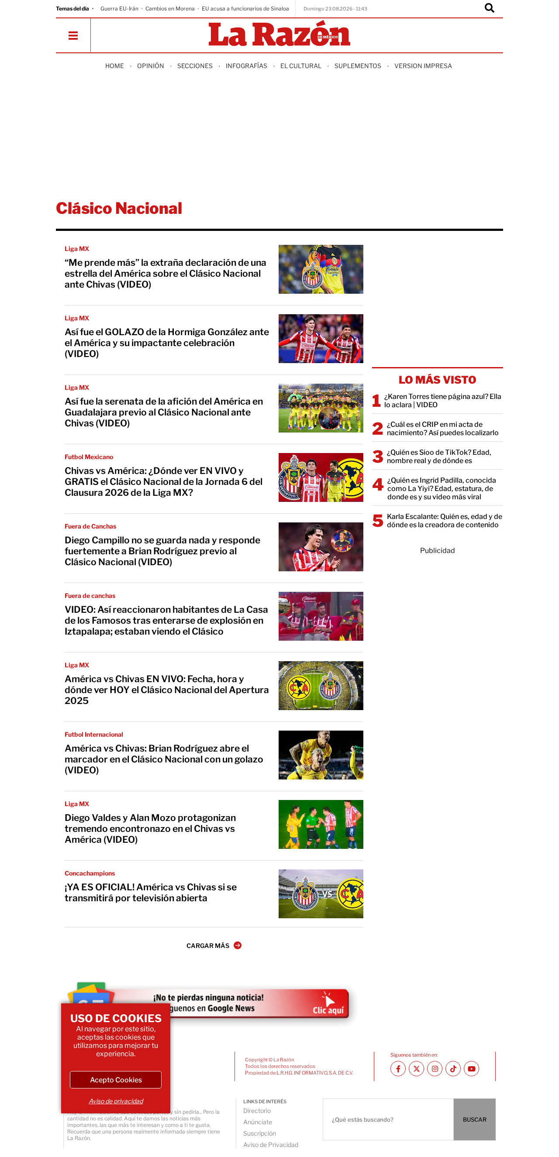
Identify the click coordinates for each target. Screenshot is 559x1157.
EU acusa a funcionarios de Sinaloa (245, 8)
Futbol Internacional (94, 734)
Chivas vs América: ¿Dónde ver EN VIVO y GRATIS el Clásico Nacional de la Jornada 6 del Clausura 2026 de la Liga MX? (163, 481)
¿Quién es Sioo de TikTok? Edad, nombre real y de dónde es (439, 456)
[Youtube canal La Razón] (471, 1068)
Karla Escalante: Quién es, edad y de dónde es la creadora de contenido (444, 520)
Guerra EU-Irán (119, 8)
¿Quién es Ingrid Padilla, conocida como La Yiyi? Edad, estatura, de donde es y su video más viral (441, 488)
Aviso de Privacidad (270, 1144)
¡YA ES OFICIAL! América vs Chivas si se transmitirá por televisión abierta (151, 892)
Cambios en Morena (170, 8)
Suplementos (358, 65)
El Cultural (300, 65)
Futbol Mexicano (89, 456)
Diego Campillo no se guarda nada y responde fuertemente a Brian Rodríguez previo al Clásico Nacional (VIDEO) (162, 551)
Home (114, 65)
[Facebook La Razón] (398, 1068)
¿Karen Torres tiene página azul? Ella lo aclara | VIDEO (442, 400)
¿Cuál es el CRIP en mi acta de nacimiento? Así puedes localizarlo (443, 428)
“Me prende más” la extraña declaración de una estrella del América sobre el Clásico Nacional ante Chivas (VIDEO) (165, 273)
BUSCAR (475, 1119)
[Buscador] (489, 8)
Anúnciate (257, 1122)
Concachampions (90, 873)
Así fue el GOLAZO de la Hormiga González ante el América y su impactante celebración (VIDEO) (167, 342)
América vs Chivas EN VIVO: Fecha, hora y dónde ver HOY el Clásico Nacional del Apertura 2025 (167, 689)
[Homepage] (279, 34)
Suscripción (259, 1133)
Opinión (150, 65)
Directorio (257, 1110)
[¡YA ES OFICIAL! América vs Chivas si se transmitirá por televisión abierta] (321, 893)
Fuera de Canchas (90, 526)
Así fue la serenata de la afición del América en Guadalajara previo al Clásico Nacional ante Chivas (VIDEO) (164, 412)
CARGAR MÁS (207, 945)
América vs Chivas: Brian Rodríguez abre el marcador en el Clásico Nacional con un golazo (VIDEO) (164, 759)
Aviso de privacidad (116, 1101)
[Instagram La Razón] (434, 1068)
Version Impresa (423, 65)
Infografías (246, 65)
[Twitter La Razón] (416, 1068)
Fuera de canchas (90, 595)
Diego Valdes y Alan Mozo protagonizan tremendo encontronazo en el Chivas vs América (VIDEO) (150, 828)
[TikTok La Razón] (453, 1068)
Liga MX (77, 248)
